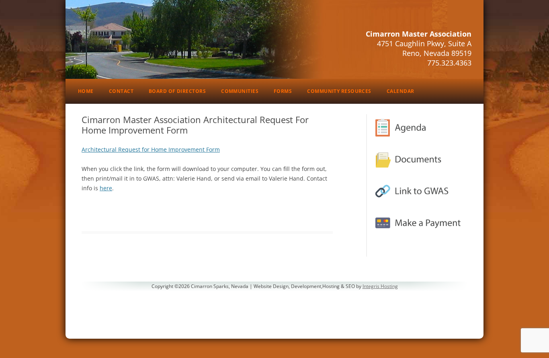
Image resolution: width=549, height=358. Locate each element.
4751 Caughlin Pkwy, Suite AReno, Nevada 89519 (424, 48)
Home (86, 91)
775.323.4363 (449, 63)
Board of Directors (177, 91)
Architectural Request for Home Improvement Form (151, 149)
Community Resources (339, 91)
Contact (121, 91)
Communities (239, 91)
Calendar (400, 91)
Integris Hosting (380, 286)
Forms (283, 91)
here (106, 188)
